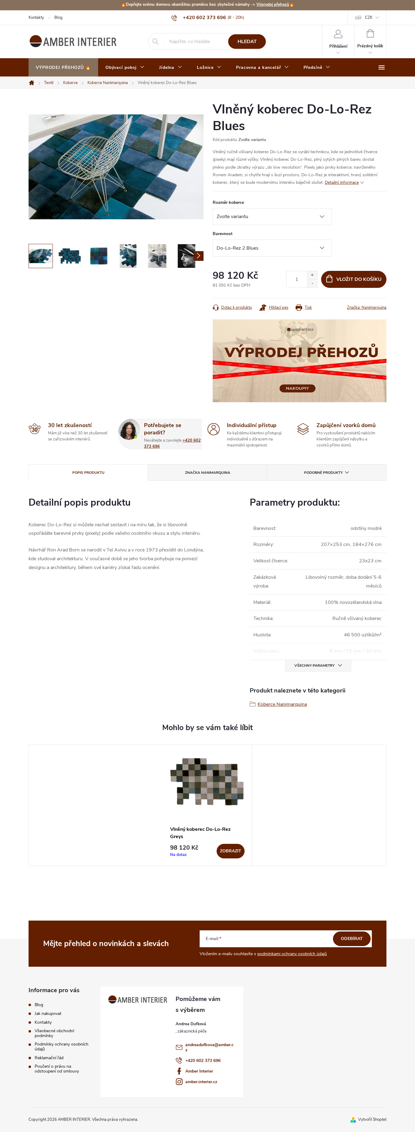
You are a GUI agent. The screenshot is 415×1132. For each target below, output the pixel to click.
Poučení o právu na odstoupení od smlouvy (57, 1069)
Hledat (247, 41)
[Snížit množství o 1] (312, 283)
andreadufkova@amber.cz (209, 1047)
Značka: (366, 307)
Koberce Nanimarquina (282, 704)
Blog (58, 17)
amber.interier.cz (201, 1082)
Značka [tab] (207, 472)
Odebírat (352, 939)
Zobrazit (230, 851)
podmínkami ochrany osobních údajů (292, 954)
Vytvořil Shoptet (372, 1119)
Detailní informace (342, 182)
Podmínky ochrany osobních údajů (61, 1047)
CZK (368, 17)
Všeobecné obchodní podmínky (54, 1033)
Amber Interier (199, 1071)
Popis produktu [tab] (88, 472)
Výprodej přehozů (272, 4)
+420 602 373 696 (203, 1060)
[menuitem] (63, 67)
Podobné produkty (323, 472)
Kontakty (36, 17)
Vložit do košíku (359, 279)
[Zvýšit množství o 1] (312, 275)
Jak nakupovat (48, 1013)
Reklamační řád (49, 1058)
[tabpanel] (207, 805)
